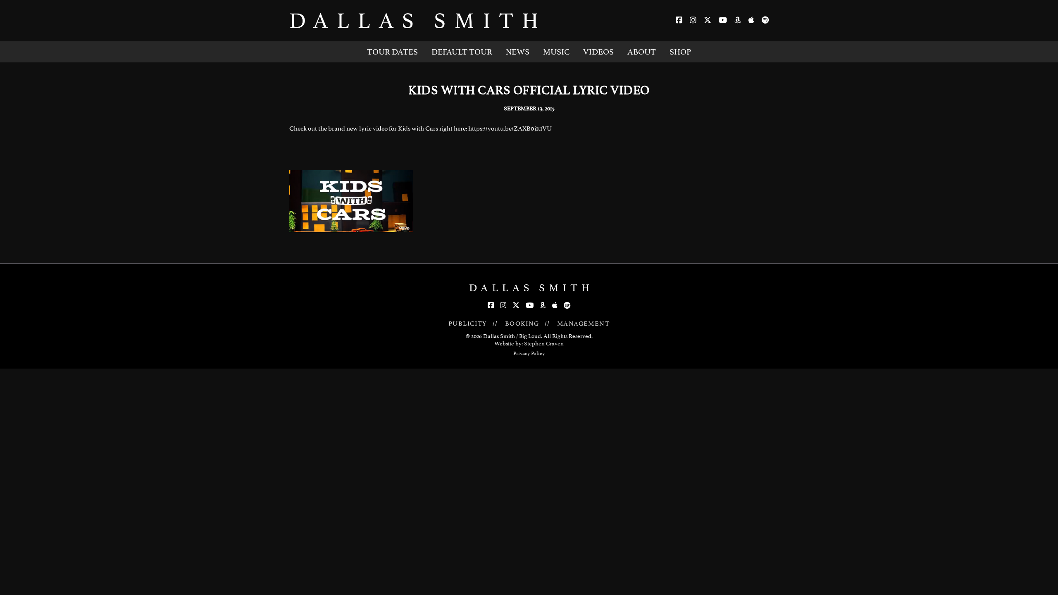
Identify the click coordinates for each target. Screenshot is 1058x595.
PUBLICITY (467, 323)
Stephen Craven (544, 343)
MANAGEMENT (583, 323)
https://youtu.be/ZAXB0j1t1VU (510, 128)
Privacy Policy (529, 353)
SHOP (680, 52)
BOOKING (522, 323)
